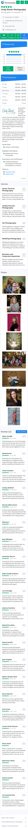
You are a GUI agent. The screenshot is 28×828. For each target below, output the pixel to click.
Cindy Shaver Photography (13, 9)
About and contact (8, 818)
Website (4, 38)
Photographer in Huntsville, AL (12, 12)
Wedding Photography (11, 239)
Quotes (24, 38)
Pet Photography (9, 223)
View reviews (8, 69)
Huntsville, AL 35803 (12, 17)
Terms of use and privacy (10, 826)
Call (18, 38)
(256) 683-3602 (10, 26)
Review (11, 38)
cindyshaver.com (10, 30)
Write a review (20, 69)
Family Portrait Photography (8, 207)
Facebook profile (10, 172)
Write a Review (21, 432)
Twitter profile (9, 174)
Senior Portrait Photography (8, 190)
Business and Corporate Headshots (11, 255)
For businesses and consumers (12, 822)
